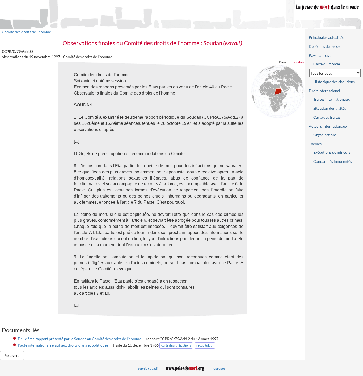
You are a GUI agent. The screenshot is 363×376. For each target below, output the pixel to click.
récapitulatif (204, 345)
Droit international (324, 90)
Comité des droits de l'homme (26, 31)
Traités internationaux (331, 99)
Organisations (324, 135)
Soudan (298, 62)
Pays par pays (320, 55)
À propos (219, 368)
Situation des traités (329, 108)
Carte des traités (326, 117)
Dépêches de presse (325, 46)
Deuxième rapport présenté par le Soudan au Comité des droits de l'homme (79, 338)
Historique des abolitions (334, 81)
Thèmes (315, 144)
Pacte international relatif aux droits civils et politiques (63, 345)
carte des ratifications (176, 345)
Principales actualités (326, 37)
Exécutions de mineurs (332, 152)
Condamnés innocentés (332, 161)
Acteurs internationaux (328, 126)
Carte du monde (326, 64)
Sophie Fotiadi (148, 368)
